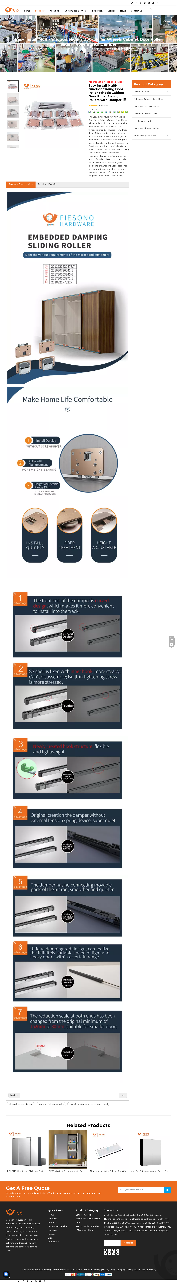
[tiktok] (132, 3)
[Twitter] (153, 3)
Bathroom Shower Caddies (146, 128)
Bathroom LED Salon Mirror (147, 106)
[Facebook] (136, 3)
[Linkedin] (149, 3)
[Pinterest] (157, 3)
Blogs (50, 1238)
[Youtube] (140, 3)
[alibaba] (117, 1250)
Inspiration (53, 1230)
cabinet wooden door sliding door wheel (88, 1104)
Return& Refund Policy (144, 1270)
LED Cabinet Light (142, 121)
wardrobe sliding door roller (51, 1104)
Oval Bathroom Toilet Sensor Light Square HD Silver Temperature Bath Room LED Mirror (150, 1171)
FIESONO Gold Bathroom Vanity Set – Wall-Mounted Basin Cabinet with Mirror (26, 1171)
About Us (52, 1222)
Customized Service (57, 1226)
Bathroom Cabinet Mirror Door (148, 99)
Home (51, 1215)
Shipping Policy (124, 1270)
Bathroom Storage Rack (145, 114)
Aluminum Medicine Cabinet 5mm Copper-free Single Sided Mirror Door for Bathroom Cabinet (68, 1171)
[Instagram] (144, 3)
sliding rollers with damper (20, 1104)
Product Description (21, 184)
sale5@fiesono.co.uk (151, 1219)
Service (51, 1234)
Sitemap (97, 1270)
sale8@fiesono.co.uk (123, 1219)
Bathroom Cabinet (142, 92)
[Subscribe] (167, 1190)
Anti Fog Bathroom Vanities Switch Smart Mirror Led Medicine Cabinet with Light (109, 1171)
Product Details (47, 184)
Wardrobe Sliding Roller (87, 1226)
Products (52, 1219)
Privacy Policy (108, 1270)
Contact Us (53, 1242)
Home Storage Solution (145, 136)
